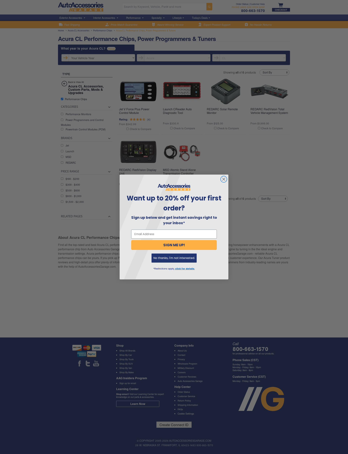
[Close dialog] (224, 179)
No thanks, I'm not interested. (174, 258)
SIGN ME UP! (174, 245)
